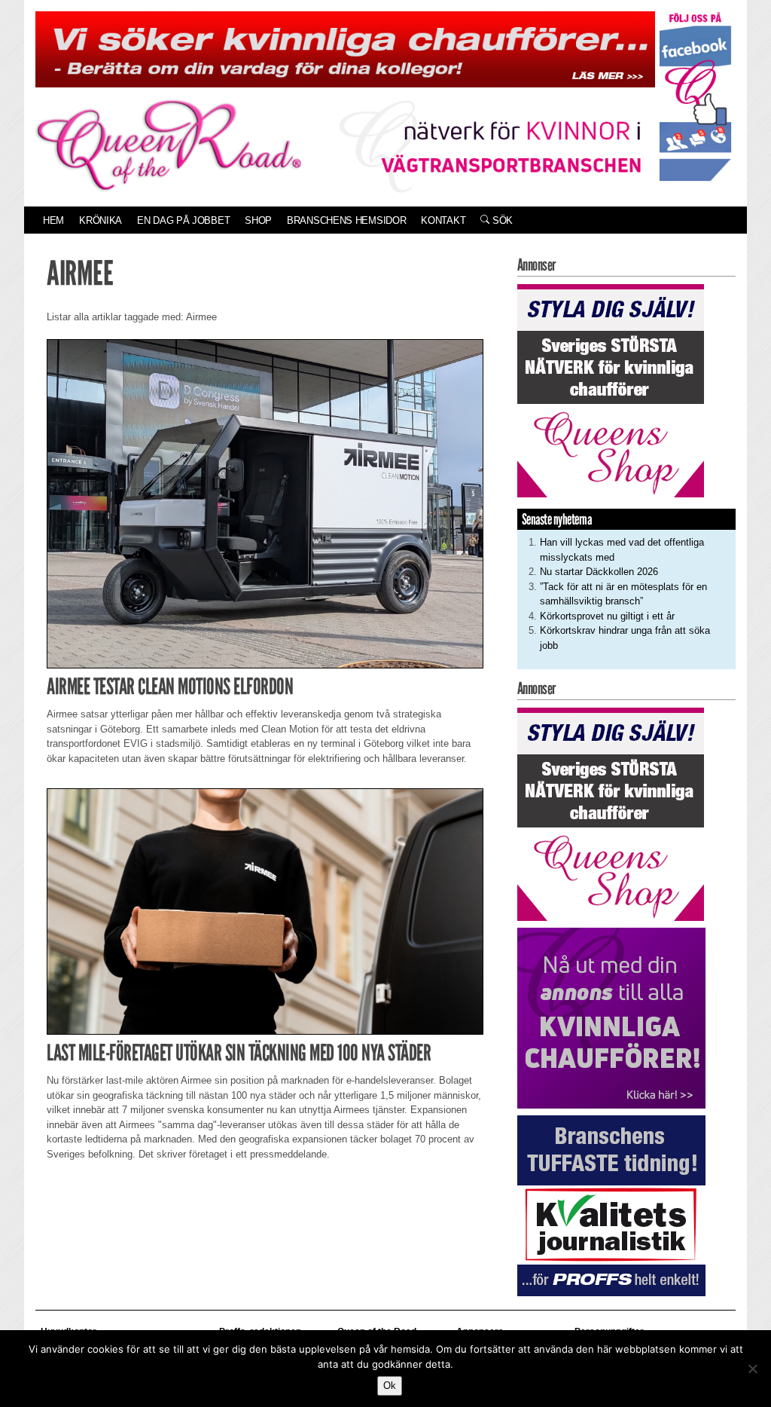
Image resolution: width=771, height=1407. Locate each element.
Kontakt (443, 220)
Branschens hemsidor (346, 220)
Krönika (100, 220)
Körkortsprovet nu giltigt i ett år (607, 616)
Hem (53, 220)
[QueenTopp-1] (345, 48)
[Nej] (752, 1368)
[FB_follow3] (695, 95)
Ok (389, 1385)
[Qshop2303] (610, 390)
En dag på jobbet (183, 220)
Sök (501, 220)
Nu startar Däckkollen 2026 (599, 571)
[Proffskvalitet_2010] (611, 1204)
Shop (258, 220)
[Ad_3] (611, 1017)
